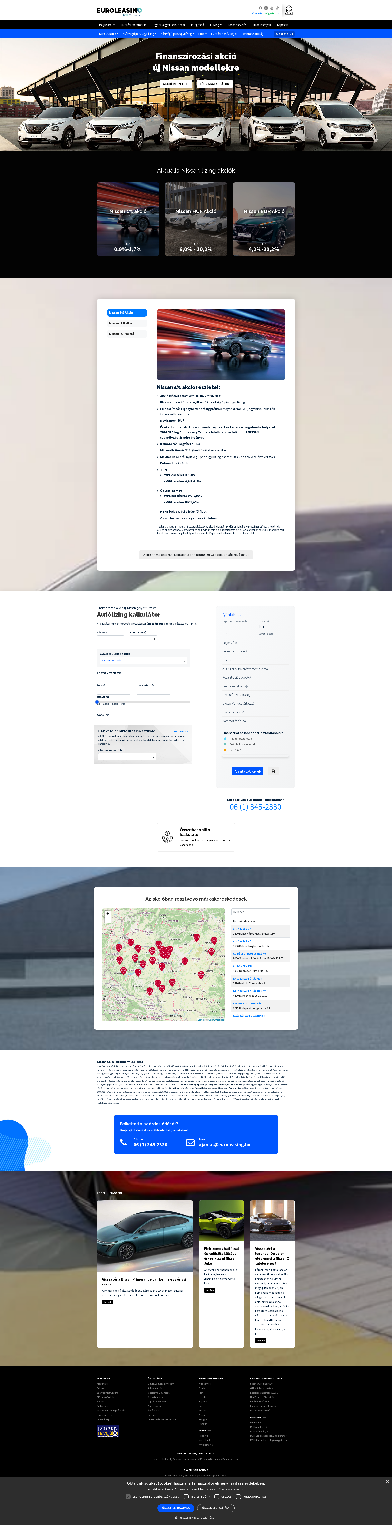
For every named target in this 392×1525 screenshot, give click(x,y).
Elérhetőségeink (105, 1397)
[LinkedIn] (266, 7)
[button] (107, 714)
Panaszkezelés (237, 25)
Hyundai (203, 1401)
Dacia (202, 1388)
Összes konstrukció (260, 1410)
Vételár (102, 632)
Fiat (201, 1392)
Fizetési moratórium (133, 25)
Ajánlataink (284, 34)
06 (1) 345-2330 (255, 807)
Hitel (201, 34)
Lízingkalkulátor (214, 84)
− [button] (107, 919)
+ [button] (107, 913)
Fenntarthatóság (252, 34)
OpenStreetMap (216, 1019)
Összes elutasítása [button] (215, 1508)
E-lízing (214, 25)
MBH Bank (255, 1422)
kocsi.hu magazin (109, 1193)
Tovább (107, 1301)
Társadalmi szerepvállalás (111, 1410)
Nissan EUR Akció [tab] (121, 334)
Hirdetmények (262, 25)
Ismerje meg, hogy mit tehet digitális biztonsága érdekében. (196, 1475)
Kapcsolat (283, 25)
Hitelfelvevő (138, 632)
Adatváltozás (155, 1388)
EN (277, 13)
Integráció (197, 25)
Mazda (202, 1410)
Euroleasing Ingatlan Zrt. (263, 1405)
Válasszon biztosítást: (111, 750)
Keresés (258, 13)
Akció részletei (176, 84)
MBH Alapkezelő (258, 1426)
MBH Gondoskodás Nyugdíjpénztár (268, 1435)
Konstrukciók (107, 34)
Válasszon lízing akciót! (115, 653)
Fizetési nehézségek (224, 34)
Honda (202, 1397)
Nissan (202, 1414)
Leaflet (201, 1019)
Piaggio (203, 1419)
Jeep (201, 1405)
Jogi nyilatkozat (162, 1459)
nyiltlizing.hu (206, 1444)
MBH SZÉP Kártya (259, 1431)
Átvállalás (153, 1410)
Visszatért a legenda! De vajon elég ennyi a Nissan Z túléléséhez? (272, 1256)
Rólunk (100, 1388)
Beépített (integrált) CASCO (264, 1392)
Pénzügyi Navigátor (210, 1459)
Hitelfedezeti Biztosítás (262, 1397)
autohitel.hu (205, 1440)
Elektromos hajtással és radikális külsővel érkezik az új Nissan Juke (221, 1256)
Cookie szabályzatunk (232, 1489)
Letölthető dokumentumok (162, 1419)
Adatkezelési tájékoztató (186, 1459)
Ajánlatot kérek (248, 771)
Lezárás (152, 1414)
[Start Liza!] (287, 10)
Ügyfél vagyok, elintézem (169, 25)
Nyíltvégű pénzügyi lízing (138, 34)
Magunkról (105, 25)
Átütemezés (154, 1405)
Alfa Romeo (205, 1383)
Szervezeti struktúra (107, 1392)
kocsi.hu (203, 1435)
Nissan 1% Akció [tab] (121, 312)
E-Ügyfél (269, 13)
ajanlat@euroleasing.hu (225, 1144)
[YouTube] (272, 7)
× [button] (387, 1481)
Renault (203, 1423)
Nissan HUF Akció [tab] (121, 323)
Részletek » (181, 731)
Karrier (100, 1401)
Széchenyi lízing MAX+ (261, 1383)
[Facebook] (260, 7)
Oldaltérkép (103, 1419)
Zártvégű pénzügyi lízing (176, 34)
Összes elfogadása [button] (176, 1508)
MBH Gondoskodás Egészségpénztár (269, 1440)
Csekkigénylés (155, 1397)
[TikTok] (277, 7)
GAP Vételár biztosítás (261, 1388)
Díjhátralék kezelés (158, 1401)
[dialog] (196, 1501)
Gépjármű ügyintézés (159, 1392)
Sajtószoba (102, 1405)
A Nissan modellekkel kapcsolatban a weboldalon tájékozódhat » (196, 555)
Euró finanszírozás (259, 1401)
